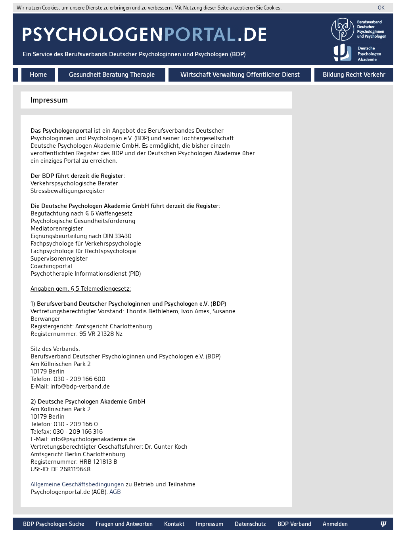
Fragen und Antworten (124, 523)
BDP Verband (294, 523)
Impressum (209, 523)
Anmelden (335, 523)
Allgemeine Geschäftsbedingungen (77, 484)
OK (381, 8)
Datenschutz (250, 523)
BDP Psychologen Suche (53, 523)
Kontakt (174, 523)
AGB (115, 491)
